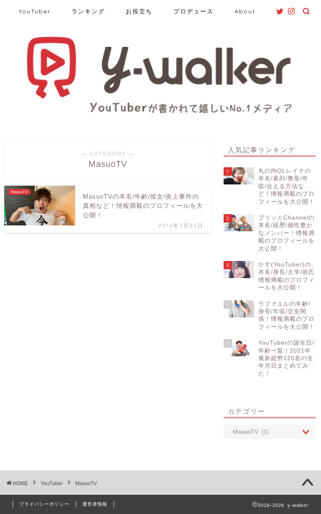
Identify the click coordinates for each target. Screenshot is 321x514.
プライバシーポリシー (44, 503)
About (244, 11)
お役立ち (139, 11)
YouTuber (35, 11)
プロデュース (193, 11)
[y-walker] (161, 114)
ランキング (88, 11)
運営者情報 (94, 503)
